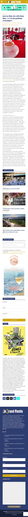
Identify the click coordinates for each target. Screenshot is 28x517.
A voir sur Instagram (14, 506)
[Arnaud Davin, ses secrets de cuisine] (14, 179)
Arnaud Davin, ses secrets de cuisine (11, 188)
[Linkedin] (14, 398)
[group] (14, 493)
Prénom (5, 302)
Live (5, 431)
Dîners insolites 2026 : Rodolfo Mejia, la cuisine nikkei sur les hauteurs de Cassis (14, 231)
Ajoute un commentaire (17, 23)
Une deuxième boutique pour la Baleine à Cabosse (14, 435)
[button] (4, 493)
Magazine (5, 14)
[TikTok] (18, 398)
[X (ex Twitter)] (11, 398)
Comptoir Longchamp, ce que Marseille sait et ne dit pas (14, 444)
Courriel (5, 313)
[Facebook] (4, 398)
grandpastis (6, 24)
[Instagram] (7, 398)
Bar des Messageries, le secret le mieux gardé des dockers (14, 449)
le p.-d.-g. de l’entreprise (8, 79)
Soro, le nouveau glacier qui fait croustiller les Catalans (13, 439)
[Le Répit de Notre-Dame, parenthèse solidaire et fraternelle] (14, 199)
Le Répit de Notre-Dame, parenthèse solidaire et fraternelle (13, 209)
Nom (4, 307)
